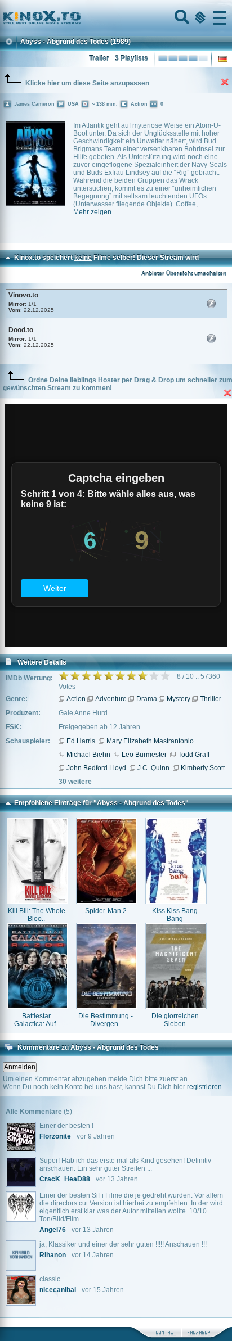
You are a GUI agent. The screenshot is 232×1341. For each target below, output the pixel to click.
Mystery (178, 699)
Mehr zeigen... (95, 212)
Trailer (99, 58)
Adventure (111, 699)
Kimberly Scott (203, 768)
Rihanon (52, 1255)
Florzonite (55, 1136)
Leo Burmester (144, 754)
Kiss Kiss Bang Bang (175, 915)
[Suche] (180, 18)
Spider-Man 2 (106, 911)
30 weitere (75, 781)
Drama (146, 699)
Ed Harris (80, 741)
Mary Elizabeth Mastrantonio (150, 741)
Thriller (210, 699)
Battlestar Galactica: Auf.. (36, 1020)
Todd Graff (193, 754)
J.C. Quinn (153, 768)
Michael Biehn (88, 754)
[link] (116, 18)
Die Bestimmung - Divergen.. (105, 1020)
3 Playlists (131, 58)
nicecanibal (57, 1290)
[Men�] (219, 18)
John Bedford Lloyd (96, 768)
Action (76, 699)
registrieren (204, 1087)
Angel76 (52, 1230)
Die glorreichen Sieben (175, 1020)
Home (80, 18)
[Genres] (199, 18)
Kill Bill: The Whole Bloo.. (36, 915)
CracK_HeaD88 (64, 1179)
